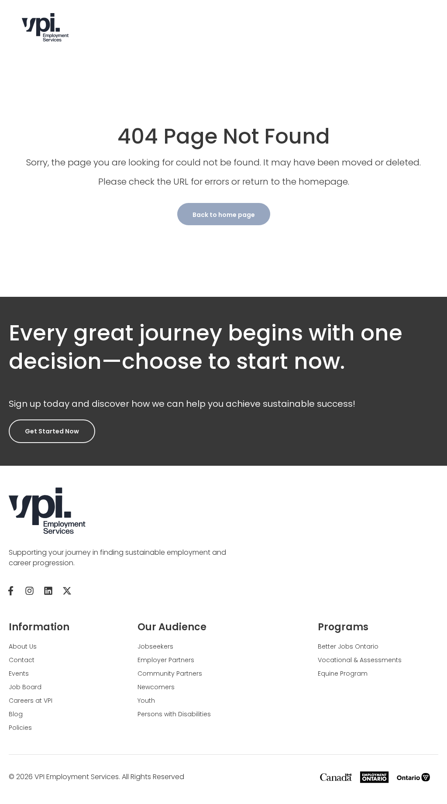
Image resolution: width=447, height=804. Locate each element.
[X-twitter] (67, 590)
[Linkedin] (48, 590)
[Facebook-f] (10, 590)
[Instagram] (29, 590)
